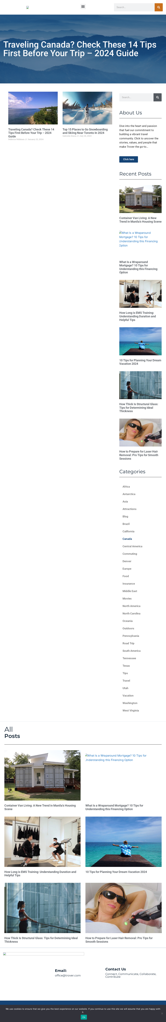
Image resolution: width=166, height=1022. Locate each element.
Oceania (128, 621)
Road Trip (128, 643)
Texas (126, 665)
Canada (127, 538)
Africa (126, 486)
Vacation (128, 695)
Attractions (129, 509)
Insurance (129, 583)
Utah (125, 688)
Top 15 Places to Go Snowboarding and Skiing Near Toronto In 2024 (85, 131)
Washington (130, 703)
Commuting (130, 553)
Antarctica (129, 494)
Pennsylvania (131, 635)
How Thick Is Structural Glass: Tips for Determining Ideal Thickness (138, 407)
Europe (127, 568)
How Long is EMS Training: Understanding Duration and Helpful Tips (137, 316)
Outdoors (128, 628)
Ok (83, 1017)
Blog (125, 516)
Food (126, 576)
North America (131, 606)
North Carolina (131, 613)
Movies (127, 598)
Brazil (126, 524)
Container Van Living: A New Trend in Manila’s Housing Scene (140, 219)
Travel (126, 680)
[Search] (159, 7)
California (128, 531)
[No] (162, 1013)
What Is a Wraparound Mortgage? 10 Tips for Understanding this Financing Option (138, 267)
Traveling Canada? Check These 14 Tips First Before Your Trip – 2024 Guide (31, 133)
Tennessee (129, 658)
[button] (83, 6)
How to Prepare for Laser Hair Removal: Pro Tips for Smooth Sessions (138, 455)
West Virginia (131, 710)
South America (132, 650)
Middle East (130, 591)
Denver (127, 561)
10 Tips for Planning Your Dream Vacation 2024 (116, 872)
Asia (125, 501)
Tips (125, 673)
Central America (132, 546)
